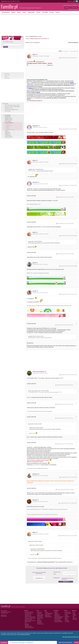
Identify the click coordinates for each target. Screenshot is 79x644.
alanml (34, 262)
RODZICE (7, 131)
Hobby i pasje (47, 615)
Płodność (7, 128)
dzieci (47, 96)
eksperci (29, 89)
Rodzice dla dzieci (28, 626)
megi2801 (35, 125)
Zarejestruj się (74, 7)
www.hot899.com (37, 464)
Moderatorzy (57, 615)
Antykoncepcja (8, 125)
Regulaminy (56, 614)
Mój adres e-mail (57, 572)
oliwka (34, 54)
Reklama (56, 613)
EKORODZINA (7, 116)
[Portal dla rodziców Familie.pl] (9, 9)
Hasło (55, 574)
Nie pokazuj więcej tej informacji (70, 637)
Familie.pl (13, 12)
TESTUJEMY (45, 12)
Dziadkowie (39, 620)
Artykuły (74, 614)
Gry (25, 622)
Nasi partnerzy (57, 619)
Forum (27, 36)
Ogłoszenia (39, 612)
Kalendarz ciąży (28, 614)
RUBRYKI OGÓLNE (8, 119)
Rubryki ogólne (40, 615)
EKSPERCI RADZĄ (8, 118)
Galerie (74, 615)
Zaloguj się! (67, 7)
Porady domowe (40, 623)
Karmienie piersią (5, 12)
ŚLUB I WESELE (8, 121)
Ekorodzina (39, 613)
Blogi (74, 613)
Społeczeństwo (48, 614)
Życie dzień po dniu (49, 613)
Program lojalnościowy (58, 616)
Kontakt (56, 612)
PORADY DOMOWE (8, 136)
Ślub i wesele (39, 616)
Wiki (74, 616)
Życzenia (74, 617)
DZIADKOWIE (7, 132)
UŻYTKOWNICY (8, 135)
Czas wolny (67, 621)
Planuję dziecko (31, 12)
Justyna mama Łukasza (38, 371)
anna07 (34, 291)
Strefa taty (39, 621)
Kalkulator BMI (28, 621)
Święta (66, 617)
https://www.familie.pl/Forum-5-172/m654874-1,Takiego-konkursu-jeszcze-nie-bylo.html (47, 509)
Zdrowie (38, 12)
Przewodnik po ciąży (29, 613)
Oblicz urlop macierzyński (30, 616)
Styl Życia (67, 620)
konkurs (44, 81)
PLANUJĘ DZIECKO (33, 36)
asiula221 (35, 474)
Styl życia (52, 12)
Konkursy (57, 12)
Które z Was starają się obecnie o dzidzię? (12, 105)
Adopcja (7, 124)
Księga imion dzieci (28, 619)
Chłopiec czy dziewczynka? (30, 617)
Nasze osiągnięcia (58, 620)
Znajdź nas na (70, 1)
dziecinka (35, 182)
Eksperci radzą (40, 614)
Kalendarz (27, 625)
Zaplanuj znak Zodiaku (29, 627)
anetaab (34, 500)
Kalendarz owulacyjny (29, 612)
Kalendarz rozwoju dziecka (30, 620)
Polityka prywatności (58, 621)
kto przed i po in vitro (9, 108)
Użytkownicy (39, 622)
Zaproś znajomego (58, 617)
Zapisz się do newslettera (73, 9)
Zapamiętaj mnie (57, 577)
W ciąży (24, 12)
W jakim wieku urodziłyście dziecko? (11, 109)
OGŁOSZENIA (8, 115)
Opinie (46, 612)
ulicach (29, 82)
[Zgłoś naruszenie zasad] (60, 57)
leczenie (33, 97)
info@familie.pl (4, 616)
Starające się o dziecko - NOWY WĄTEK (12, 106)
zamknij (76, 642)
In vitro (40, 36)
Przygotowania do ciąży (10, 129)
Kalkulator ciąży (28, 615)
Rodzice (19, 12)
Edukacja (26, 623)
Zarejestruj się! (39, 578)
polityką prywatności (25, 634)
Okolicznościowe (48, 616)
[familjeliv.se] (76, 1)
